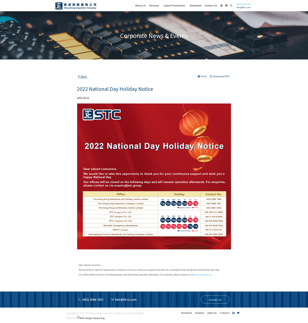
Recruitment (186, 312)
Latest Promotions (174, 5)
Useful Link (212, 312)
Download (195, 5)
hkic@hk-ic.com (244, 7)
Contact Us (211, 5)
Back (84, 76)
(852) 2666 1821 (244, 4)
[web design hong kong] (91, 317)
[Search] (231, 5)
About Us (140, 5)
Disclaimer (199, 312)
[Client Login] (221, 5)
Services (154, 5)
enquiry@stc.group (203, 274)
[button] (215, 300)
